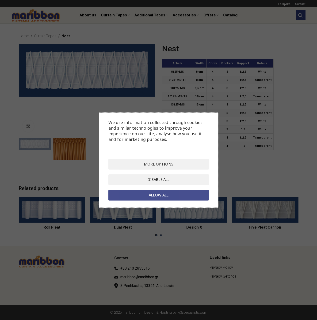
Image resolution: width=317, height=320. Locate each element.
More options (158, 164)
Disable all (158, 179)
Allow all (158, 195)
